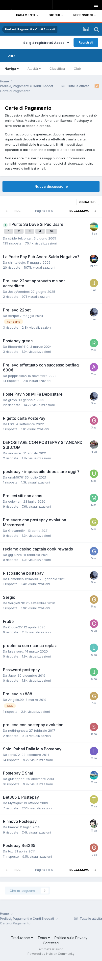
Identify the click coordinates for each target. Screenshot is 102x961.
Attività (32, 68)
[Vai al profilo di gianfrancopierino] (94, 420)
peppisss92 (17, 376)
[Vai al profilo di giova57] (94, 599)
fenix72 (14, 755)
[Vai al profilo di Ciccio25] (94, 623)
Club (77, 68)
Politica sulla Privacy (70, 938)
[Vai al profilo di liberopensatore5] (94, 775)
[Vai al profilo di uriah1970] (94, 474)
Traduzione (21, 938)
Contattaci (51, 943)
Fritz (11, 424)
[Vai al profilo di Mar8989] (94, 498)
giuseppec (16, 779)
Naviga (10, 68)
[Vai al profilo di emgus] (94, 259)
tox (10, 851)
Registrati (86, 42)
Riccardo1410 (18, 347)
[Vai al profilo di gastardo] (94, 312)
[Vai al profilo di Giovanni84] (94, 522)
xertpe (13, 316)
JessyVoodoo (18, 292)
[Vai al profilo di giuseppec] (94, 847)
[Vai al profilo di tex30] (94, 751)
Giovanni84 (17, 531)
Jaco (12, 675)
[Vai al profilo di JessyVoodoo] (94, 283)
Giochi (54, 15)
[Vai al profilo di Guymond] (94, 823)
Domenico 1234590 (23, 579)
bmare (13, 827)
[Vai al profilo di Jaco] (94, 672)
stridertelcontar (20, 238)
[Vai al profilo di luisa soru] (94, 648)
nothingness (17, 730)
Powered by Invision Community (51, 954)
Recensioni (83, 15)
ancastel (15, 453)
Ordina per (87, 201)
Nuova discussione (51, 186)
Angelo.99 (16, 700)
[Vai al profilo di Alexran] (94, 367)
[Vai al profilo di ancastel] (94, 444)
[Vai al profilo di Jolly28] (94, 226)
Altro (11, 56)
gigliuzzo (15, 555)
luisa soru (15, 651)
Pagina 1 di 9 (45, 211)
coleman (15, 501)
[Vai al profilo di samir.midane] (94, 727)
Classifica (57, 68)
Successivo (79, 211)
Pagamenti (25, 15)
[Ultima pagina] (95, 211)
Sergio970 (16, 603)
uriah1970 (15, 477)
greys (12, 400)
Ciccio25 (15, 627)
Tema (43, 938)
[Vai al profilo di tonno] (94, 799)
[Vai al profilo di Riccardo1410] (94, 343)
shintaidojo (16, 262)
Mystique (15, 803)
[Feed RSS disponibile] (97, 86)
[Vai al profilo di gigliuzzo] (94, 551)
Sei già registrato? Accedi (45, 43)
